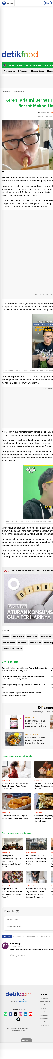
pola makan (35, 642)
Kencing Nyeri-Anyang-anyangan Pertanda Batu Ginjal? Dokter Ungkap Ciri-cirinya (36, 893)
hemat (6, 636)
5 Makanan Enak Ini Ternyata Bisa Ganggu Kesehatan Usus (15, 817)
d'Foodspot (23, 71)
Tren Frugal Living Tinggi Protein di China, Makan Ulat (23, 685)
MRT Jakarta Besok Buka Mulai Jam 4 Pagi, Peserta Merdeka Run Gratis (36, 860)
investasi (22, 642)
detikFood (6, 91)
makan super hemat (12, 648)
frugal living (18, 636)
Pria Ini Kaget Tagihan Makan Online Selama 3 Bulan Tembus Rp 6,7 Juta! (22, 694)
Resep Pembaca (33, 65)
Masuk (47, 3)
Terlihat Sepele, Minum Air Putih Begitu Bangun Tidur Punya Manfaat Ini (16, 786)
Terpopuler (9, 71)
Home (12, 65)
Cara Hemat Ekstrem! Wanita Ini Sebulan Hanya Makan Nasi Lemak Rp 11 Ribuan (23, 677)
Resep (20, 65)
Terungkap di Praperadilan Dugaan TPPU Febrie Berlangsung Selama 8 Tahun (11, 861)
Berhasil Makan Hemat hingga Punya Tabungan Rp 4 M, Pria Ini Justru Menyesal (24, 669)
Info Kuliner (19, 91)
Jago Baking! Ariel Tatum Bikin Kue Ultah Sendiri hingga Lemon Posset (12, 893)
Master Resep (37, 71)
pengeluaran (9, 642)
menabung (32, 636)
